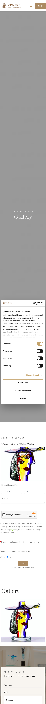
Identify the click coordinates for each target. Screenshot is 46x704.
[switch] (40, 351)
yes (4, 557)
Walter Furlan (27, 444)
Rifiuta (23, 399)
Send (23, 563)
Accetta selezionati (23, 391)
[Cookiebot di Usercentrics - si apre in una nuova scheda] (33, 303)
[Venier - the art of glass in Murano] (11, 5)
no (11, 557)
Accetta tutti (23, 383)
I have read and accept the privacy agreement (18, 542)
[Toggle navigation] (31, 6)
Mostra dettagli (32, 375)
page (12, 529)
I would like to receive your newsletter (15, 551)
